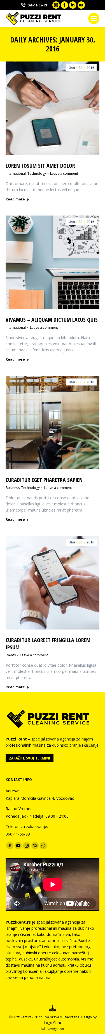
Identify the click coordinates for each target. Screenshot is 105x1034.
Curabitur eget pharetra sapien (44, 480)
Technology (36, 173)
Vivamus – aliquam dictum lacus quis (52, 319)
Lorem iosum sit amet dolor (40, 165)
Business (13, 487)
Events (11, 655)
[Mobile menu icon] (93, 18)
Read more (15, 199)
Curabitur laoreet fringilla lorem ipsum (48, 643)
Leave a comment (64, 173)
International (16, 173)
